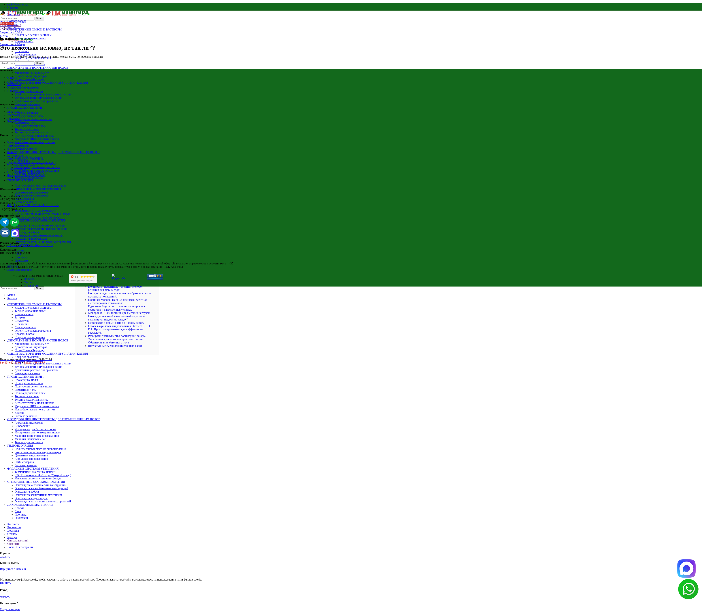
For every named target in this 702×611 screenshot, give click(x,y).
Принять (5, 582)
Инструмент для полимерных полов (37, 167)
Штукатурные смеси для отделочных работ (115, 345)
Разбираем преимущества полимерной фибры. (117, 335)
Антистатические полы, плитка (34, 135)
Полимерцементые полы (30, 125)
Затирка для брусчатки (29, 91)
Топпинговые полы (27, 129)
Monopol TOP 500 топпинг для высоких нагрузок (119, 312)
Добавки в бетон (25, 61)
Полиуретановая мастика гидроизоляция (40, 185)
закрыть (5, 556)
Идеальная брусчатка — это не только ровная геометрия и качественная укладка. (116, 308)
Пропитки (21, 257)
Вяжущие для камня (27, 104)
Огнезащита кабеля (27, 232)
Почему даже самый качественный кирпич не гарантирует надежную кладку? (116, 318)
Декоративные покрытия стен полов (30, 162)
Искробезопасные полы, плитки (35, 409)
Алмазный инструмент (29, 422)
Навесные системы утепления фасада (38, 217)
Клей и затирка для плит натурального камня (43, 94)
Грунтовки (21, 260)
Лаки (18, 253)
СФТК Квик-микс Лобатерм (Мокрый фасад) (43, 213)
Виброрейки (22, 425)
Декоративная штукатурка (31, 76)
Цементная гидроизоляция (31, 192)
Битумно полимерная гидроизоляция (38, 188)
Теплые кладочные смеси (30, 38)
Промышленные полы (21, 165)
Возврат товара (16, 121)
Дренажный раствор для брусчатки (36, 101)
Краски (19, 250)
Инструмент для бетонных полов (35, 164)
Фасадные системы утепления (26, 175)
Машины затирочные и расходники (37, 435)
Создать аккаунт (10, 609)
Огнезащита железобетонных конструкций (41, 228)
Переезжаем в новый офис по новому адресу (116, 322)
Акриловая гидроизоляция (31, 195)
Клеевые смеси (24, 41)
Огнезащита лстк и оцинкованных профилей (43, 241)
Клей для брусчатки (27, 87)
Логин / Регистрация (20, 547)
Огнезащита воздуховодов (31, 238)
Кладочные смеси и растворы (33, 34)
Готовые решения (26, 201)
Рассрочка (13, 114)
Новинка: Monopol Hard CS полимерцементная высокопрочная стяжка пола (117, 301)
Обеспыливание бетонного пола (108, 342)
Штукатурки (15, 155)
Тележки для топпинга (29, 177)
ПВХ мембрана (24, 198)
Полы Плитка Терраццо (29, 79)
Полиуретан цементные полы (33, 119)
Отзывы (12, 87)
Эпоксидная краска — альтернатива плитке (115, 339)
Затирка (12, 152)
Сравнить (13, 543)
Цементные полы (25, 389)
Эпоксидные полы (26, 112)
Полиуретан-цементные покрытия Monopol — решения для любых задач (117, 288)
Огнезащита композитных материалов (39, 235)
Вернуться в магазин (13, 568)
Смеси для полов (25, 54)
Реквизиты (14, 84)
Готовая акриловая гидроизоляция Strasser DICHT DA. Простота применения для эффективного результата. (119, 329)
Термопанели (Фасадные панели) (35, 210)
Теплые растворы (18, 145)
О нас (10, 77)
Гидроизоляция (16, 168)
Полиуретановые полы (29, 116)
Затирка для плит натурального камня (38, 97)
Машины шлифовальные (30, 439)
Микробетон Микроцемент (32, 72)
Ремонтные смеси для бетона (25, 158)
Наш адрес (13, 80)
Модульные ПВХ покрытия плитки (37, 139)
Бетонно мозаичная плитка (31, 132)
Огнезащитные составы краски (26, 172)
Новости (12, 90)
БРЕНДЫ (13, 111)
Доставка (13, 118)
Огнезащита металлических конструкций (40, 225)
